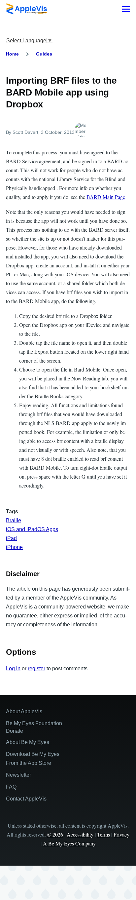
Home (12, 54)
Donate (14, 731)
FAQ (11, 787)
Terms (103, 834)
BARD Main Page (105, 196)
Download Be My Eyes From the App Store (32, 758)
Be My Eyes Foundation (34, 723)
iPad (11, 538)
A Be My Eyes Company (69, 843)
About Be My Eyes (27, 742)
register (36, 668)
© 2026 (55, 834)
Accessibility (80, 834)
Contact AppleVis (26, 799)
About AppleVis (24, 711)
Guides (44, 54)
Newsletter (18, 775)
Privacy (121, 834)
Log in (13, 668)
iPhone (14, 547)
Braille (13, 520)
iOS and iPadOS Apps (32, 529)
